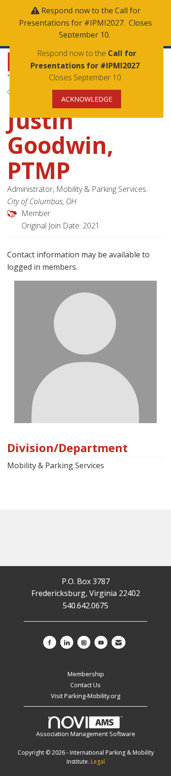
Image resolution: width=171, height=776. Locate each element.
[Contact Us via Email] (118, 642)
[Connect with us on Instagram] (83, 642)
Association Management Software (85, 733)
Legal (98, 761)
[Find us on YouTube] (101, 642)
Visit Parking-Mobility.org (85, 695)
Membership (85, 674)
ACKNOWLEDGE (86, 99)
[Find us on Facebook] (49, 642)
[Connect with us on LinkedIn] (66, 642)
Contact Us (85, 685)
